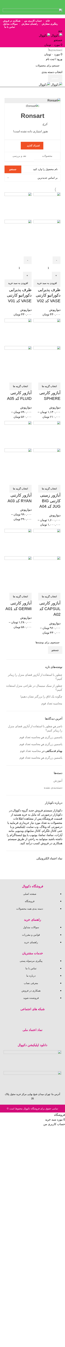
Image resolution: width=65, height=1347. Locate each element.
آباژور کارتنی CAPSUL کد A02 (49, 609)
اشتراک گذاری (33, 145)
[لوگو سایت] (56, 35)
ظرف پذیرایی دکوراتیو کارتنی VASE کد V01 (19, 295)
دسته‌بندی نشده (53, 787)
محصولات (47, 155)
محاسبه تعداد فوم (51, 703)
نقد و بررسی (19, 155)
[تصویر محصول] (46, 233)
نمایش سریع (55, 251)
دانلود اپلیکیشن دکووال (32, 1045)
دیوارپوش (54, 309)
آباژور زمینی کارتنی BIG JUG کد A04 (49, 501)
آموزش (57, 780)
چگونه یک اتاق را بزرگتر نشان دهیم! (41, 696)
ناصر (59, 726)
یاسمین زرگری (53, 737)
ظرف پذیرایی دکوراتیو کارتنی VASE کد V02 (48, 295)
